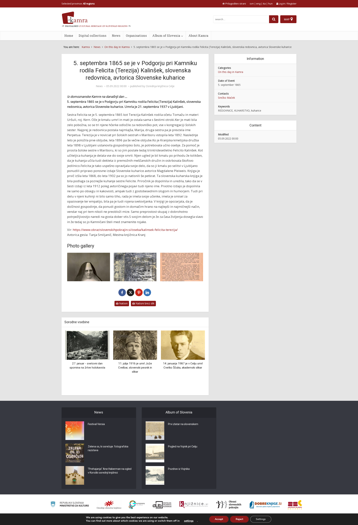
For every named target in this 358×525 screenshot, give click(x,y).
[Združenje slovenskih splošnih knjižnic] (193, 504)
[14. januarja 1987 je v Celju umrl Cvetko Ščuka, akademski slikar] (183, 345)
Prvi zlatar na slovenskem (183, 424)
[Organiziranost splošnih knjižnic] (109, 504)
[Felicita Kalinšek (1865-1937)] (88, 267)
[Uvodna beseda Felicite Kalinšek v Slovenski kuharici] (181, 267)
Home (68, 35)
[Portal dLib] (162, 504)
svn (252, 3)
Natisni (123, 303)
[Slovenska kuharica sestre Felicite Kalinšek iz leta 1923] (135, 267)
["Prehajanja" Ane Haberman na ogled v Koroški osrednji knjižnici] (74, 475)
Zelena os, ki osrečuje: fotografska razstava (108, 448)
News (116, 35)
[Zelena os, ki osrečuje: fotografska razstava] (74, 453)
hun (270, 3)
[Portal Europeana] (136, 505)
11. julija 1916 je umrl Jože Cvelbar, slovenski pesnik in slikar (135, 367)
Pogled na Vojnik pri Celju (182, 446)
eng (258, 3)
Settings (261, 519)
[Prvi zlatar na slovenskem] (155, 430)
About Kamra (198, 35)
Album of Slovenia (166, 35)
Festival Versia (96, 424)
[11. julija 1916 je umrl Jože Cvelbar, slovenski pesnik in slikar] (135, 345)
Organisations (136, 35)
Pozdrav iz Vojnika (179, 468)
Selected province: (78, 3)
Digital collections (92, 35)
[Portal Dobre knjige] (265, 504)
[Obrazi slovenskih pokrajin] (229, 504)
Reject (239, 519)
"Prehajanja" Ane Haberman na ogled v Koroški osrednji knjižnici (109, 470)
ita (264, 3)
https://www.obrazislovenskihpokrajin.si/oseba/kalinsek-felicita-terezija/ (125, 230)
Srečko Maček (226, 97)
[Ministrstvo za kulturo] (69, 505)
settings (189, 521)
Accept (219, 519)
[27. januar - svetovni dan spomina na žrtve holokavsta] (87, 345)
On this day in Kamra (230, 72)
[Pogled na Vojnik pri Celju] (155, 453)
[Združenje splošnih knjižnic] (295, 504)
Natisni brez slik (144, 303)
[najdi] (273, 19)
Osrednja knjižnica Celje (160, 86)
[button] (195, 361)
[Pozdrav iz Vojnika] (155, 475)
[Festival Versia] (74, 430)
